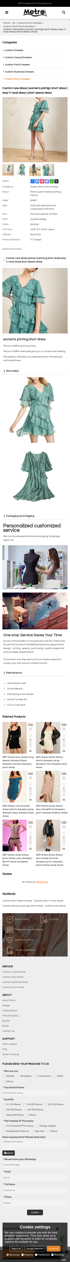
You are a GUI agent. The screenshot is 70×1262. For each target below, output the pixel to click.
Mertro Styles (9, 1044)
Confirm (35, 1212)
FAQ (4, 1049)
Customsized (9, 1010)
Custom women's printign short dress (22, 906)
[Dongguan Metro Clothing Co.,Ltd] (35, 13)
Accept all (53, 1248)
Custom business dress (15, 982)
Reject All (16, 1248)
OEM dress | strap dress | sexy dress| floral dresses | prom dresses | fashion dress (51, 809)
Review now (42, 882)
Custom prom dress (13, 987)
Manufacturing (10, 1016)
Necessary (14, 1254)
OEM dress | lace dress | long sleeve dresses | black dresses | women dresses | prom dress (18, 762)
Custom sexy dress (12, 977)
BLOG (5, 1026)
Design (6, 1005)
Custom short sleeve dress (17, 901)
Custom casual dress (14, 972)
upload (10, 1153)
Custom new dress (55, 906)
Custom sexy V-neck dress (48, 901)
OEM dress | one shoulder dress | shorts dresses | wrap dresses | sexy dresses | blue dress (18, 811)
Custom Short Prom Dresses (18, 26)
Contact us (8, 1031)
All (13, 23)
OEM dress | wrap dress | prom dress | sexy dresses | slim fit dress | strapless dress (17, 860)
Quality (6, 1021)
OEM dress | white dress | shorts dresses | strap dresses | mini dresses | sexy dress (51, 762)
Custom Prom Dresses (30, 23)
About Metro (9, 1000)
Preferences (44, 1254)
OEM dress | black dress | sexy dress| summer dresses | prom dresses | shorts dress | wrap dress (49, 860)
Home (6, 23)
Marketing (59, 1254)
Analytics (28, 1254)
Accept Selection (34, 1248)
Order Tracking (10, 1054)
